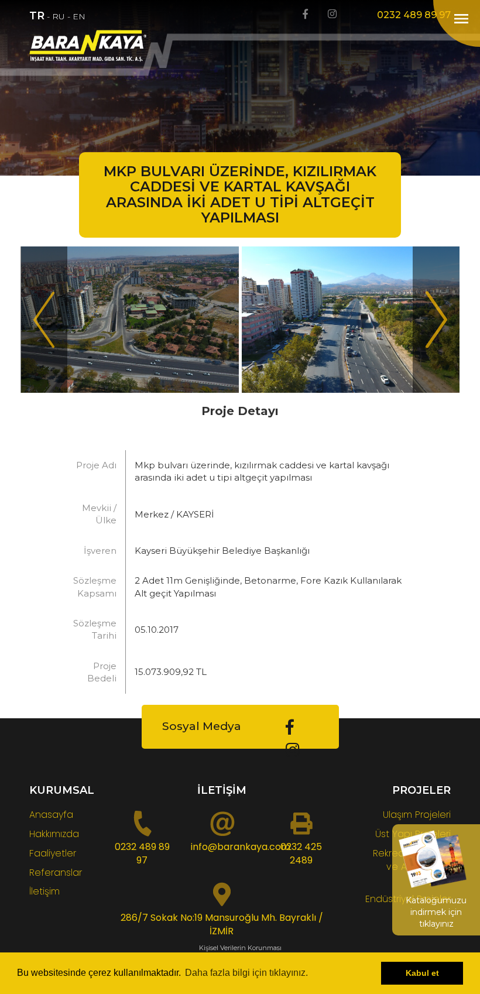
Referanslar (55, 872)
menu (461, 18)
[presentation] (43, 319)
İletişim (44, 891)
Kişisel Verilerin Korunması (240, 948)
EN (79, 16)
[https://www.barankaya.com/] (93, 46)
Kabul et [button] (422, 973)
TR (36, 15)
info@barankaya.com (240, 847)
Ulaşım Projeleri (417, 814)
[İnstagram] (332, 14)
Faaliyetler (52, 853)
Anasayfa (51, 814)
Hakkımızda (54, 834)
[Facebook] (305, 14)
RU (58, 16)
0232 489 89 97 (414, 14)
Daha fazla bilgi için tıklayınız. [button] (246, 973)
